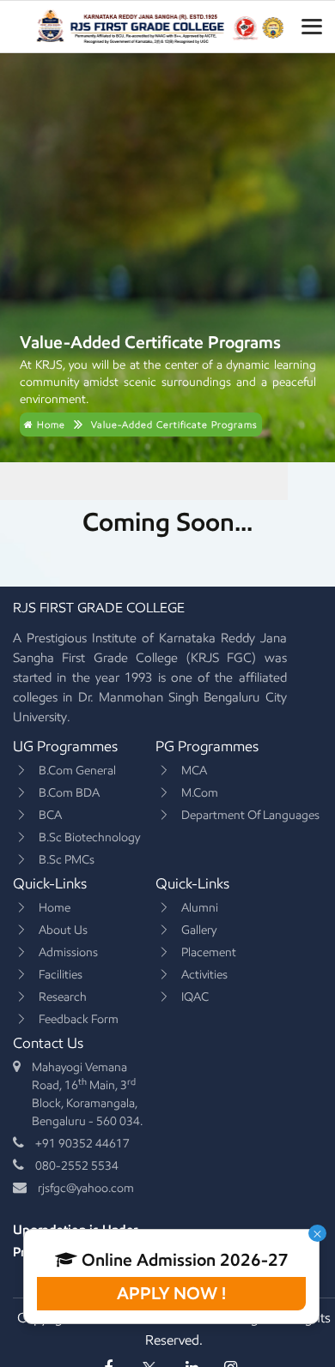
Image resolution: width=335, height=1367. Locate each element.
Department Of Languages (250, 815)
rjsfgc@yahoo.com (86, 1188)
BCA (50, 815)
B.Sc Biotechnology (89, 837)
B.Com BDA (69, 793)
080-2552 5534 (77, 1166)
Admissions (68, 952)
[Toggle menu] (312, 26)
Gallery (198, 930)
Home (49, 425)
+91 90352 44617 (82, 1143)
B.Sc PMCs (66, 859)
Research (63, 997)
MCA (194, 770)
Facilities (60, 974)
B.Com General (77, 770)
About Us (63, 930)
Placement (208, 952)
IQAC (195, 997)
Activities (204, 974)
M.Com (199, 793)
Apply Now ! (171, 1293)
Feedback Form (79, 1019)
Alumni (199, 907)
